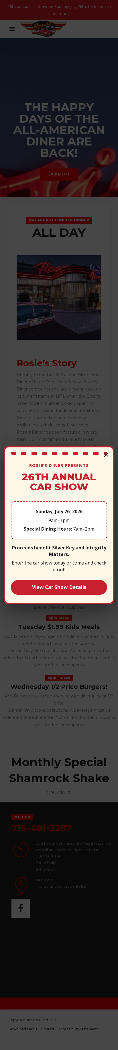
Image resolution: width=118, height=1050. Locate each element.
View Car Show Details (59, 587)
